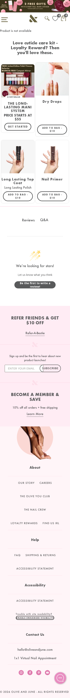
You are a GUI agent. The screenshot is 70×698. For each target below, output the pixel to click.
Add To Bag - (54, 129)
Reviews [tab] (28, 220)
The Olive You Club (35, 496)
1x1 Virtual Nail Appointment (35, 658)
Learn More (35, 414)
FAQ (17, 555)
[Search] (47, 17)
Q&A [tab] (44, 219)
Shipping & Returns (40, 555)
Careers (45, 482)
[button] (35, 618)
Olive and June (23, 691)
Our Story (26, 482)
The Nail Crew (35, 509)
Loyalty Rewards (24, 523)
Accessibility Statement (35, 568)
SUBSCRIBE (50, 368)
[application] (60, 678)
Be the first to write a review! (35, 284)
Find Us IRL (51, 523)
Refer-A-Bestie (35, 333)
